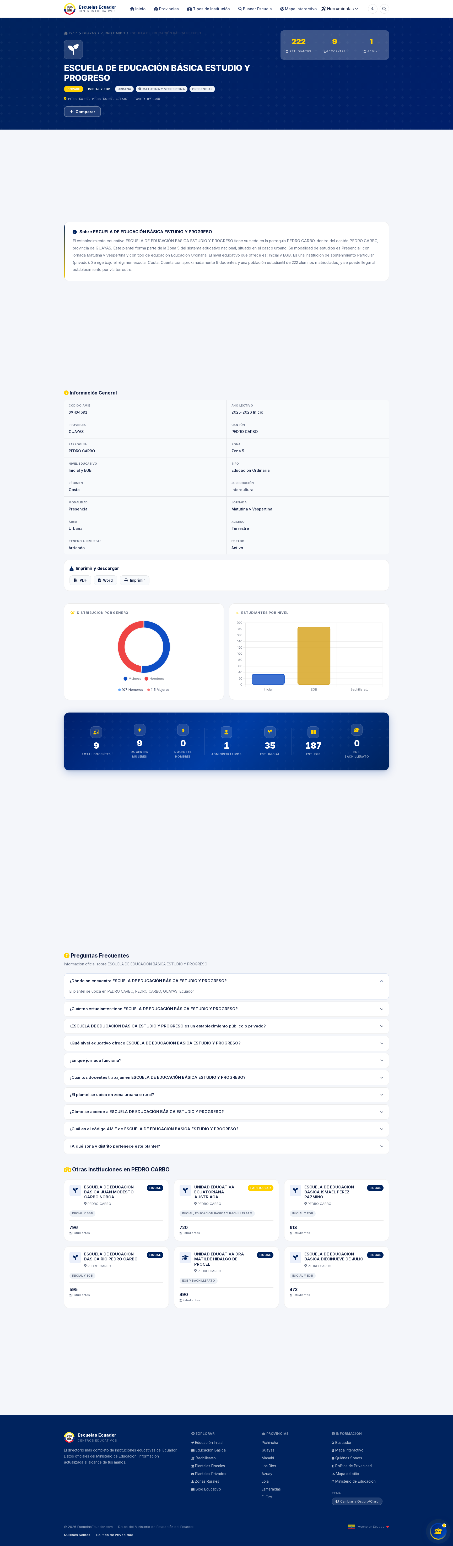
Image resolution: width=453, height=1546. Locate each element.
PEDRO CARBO (113, 33)
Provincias (168, 9)
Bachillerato (206, 1458)
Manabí (268, 1458)
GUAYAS (89, 33)
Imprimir (137, 580)
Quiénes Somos (348, 1458)
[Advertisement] (226, 172)
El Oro (267, 1497)
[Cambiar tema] (373, 9)
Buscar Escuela (257, 9)
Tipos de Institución (211, 9)
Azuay (267, 1474)
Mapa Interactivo (300, 9)
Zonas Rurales (207, 1481)
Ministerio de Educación (355, 1481)
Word (108, 580)
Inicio (139, 9)
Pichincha (270, 1443)
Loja (265, 1481)
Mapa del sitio (347, 1474)
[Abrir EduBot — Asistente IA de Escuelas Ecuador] (438, 1531)
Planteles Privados (210, 1474)
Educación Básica (211, 1450)
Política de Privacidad (353, 1466)
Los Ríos (269, 1466)
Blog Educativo (208, 1489)
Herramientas (340, 8)
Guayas (268, 1450)
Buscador (343, 1443)
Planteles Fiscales (210, 1466)
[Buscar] (384, 9)
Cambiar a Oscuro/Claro (359, 1501)
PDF (83, 580)
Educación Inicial (209, 1443)
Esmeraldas (271, 1489)
